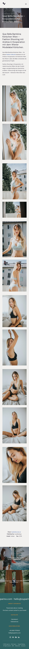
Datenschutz (14, 621)
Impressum (14, 619)
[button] (26, 4)
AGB (13, 645)
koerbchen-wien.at (16, 532)
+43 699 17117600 (14, 630)
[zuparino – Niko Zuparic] (4, 4)
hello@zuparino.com (14, 633)
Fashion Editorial (11, 54)
